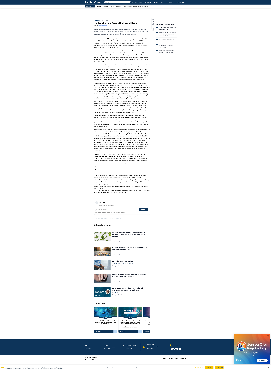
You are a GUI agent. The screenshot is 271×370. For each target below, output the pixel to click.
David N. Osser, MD (118, 279)
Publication (155, 2)
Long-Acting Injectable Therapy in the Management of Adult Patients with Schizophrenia (119, 6)
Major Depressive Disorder (143, 6)
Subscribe (143, 209)
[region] (135, 367)
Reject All (209, 367)
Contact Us (88, 349)
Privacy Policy (107, 349)
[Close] (268, 367)
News (136, 2)
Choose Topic (89, 6)
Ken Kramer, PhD (118, 292)
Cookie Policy (60, 368)
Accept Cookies (219, 367)
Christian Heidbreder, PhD (120, 252)
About (86, 345)
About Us (171, 358)
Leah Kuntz (116, 239)
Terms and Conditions (110, 347)
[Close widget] (268, 336)
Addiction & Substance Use (100, 218)
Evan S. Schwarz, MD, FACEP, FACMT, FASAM (124, 263)
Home (164, 358)
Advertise (87, 347)
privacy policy (122, 212)
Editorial (106, 345)
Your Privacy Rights (128, 349)
